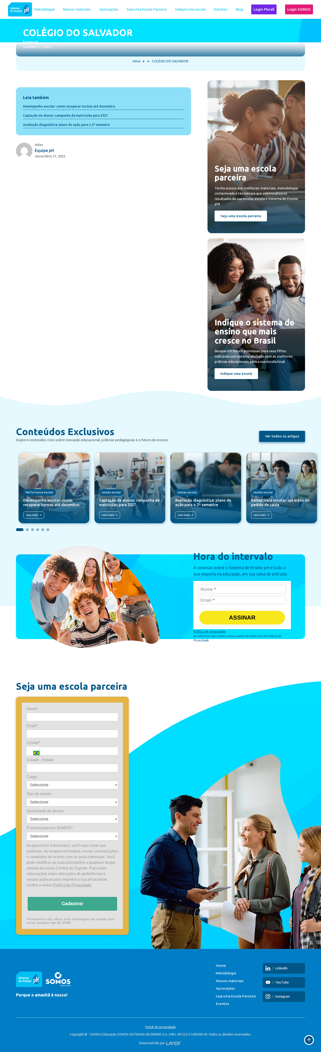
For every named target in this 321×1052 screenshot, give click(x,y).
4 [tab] (37, 529)
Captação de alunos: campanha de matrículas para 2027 (65, 115)
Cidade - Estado (40, 760)
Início (136, 61)
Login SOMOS (299, 9)
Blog (239, 9)
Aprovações (108, 9)
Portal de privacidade (160, 1027)
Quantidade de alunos (45, 811)
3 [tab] (32, 529)
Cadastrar (72, 903)
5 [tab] (42, 529)
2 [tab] (27, 529)
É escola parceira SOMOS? (50, 828)
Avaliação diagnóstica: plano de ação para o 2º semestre (66, 125)
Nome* (32, 709)
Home (221, 966)
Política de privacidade (209, 631)
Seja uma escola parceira (240, 216)
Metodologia (44, 9)
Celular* (33, 743)
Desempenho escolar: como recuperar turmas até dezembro (69, 106)
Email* (32, 726)
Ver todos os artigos (282, 436)
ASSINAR (242, 617)
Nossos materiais (77, 9)
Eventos (220, 9)
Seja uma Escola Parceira (147, 9)
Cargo (32, 777)
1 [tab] (19, 529)
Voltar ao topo (309, 1040)
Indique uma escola (190, 9)
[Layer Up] (174, 1043)
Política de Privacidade (72, 885)
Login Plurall (264, 9)
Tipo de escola (39, 794)
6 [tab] (48, 529)
